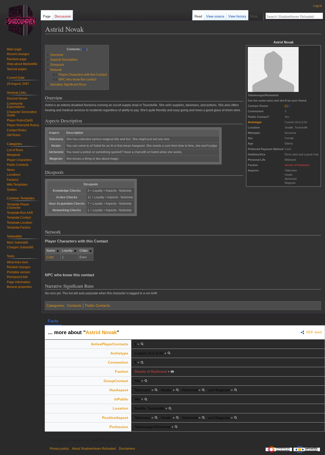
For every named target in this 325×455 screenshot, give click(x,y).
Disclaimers (127, 448)
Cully (50, 257)
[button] (256, 15)
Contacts (74, 305)
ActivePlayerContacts (109, 344)
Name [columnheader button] (50, 250)
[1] (286, 105)
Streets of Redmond (297, 165)
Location (120, 408)
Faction (121, 371)
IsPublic (121, 399)
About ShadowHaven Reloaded (94, 448)
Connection (118, 362)
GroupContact (116, 381)
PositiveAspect (115, 418)
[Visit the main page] (20, 20)
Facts (53, 321)
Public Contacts (97, 305)
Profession (118, 427)
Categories (55, 305)
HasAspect (118, 390)
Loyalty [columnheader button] (67, 250)
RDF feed (314, 332)
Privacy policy (59, 448)
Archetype (255, 122)
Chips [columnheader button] (83, 250)
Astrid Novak (101, 332)
